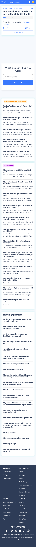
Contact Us (22, 505)
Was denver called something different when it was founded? (16, 396)
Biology (21, 478)
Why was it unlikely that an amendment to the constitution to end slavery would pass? (18, 404)
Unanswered (7, 478)
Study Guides (7, 512)
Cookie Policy (23, 519)
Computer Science (24, 492)
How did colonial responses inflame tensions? (15, 350)
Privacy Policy (23, 512)
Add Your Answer (18, 32)
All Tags (5, 475)
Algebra (21, 472)
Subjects (5, 8)
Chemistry (22, 475)
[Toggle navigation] (2, 2)
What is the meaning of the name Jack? (16, 438)
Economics (22, 495)
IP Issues (21, 522)
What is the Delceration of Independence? (17, 418)
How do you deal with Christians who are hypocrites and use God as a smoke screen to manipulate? (17, 425)
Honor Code (6, 505)
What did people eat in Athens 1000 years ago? (17, 342)
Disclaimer (22, 515)
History (10, 8)
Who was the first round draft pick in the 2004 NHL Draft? (17, 12)
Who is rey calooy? (9, 444)
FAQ (4, 519)
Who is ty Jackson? (9, 433)
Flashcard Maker (8, 509)
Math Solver (6, 515)
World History (23, 482)
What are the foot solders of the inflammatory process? (14, 328)
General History (18, 8)
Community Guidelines (9, 502)
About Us (21, 502)
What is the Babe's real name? (13, 369)
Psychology (22, 488)
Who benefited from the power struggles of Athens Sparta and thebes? (18, 383)
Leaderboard (7, 472)
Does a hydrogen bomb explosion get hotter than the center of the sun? (16, 357)
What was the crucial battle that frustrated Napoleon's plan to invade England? (17, 376)
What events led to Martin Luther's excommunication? (15, 411)
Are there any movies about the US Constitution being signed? (15, 335)
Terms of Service (24, 509)
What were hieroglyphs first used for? (16, 364)
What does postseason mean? (13, 390)
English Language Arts (25, 485)
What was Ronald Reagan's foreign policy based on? (17, 450)
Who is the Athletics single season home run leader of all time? (17, 320)
